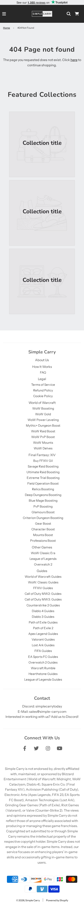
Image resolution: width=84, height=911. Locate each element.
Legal (42, 379)
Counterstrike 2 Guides (43, 605)
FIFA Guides (43, 651)
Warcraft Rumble (43, 668)
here (74, 60)
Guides (42, 571)
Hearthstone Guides (43, 674)
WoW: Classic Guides (43, 582)
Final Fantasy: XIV (42, 455)
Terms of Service (43, 385)
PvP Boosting (43, 506)
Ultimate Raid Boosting (43, 472)
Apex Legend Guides (43, 634)
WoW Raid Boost (43, 431)
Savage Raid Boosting (43, 466)
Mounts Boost (43, 535)
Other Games (42, 547)
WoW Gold (43, 414)
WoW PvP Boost (43, 437)
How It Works (42, 367)
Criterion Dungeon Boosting (43, 518)
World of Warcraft (42, 403)
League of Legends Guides (43, 679)
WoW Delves (43, 448)
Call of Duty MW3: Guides (43, 599)
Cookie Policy (43, 396)
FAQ (43, 372)
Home (6, 27)
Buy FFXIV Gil (43, 461)
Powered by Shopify (57, 900)
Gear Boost (43, 523)
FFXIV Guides (43, 588)
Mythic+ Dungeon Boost (43, 425)
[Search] (69, 14)
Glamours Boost (43, 512)
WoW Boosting (43, 408)
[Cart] (77, 14)
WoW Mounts (43, 443)
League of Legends (43, 559)
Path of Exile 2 (43, 628)
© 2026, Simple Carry (28, 900)
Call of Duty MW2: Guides (43, 594)
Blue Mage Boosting (43, 500)
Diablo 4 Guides (43, 611)
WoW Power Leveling (43, 420)
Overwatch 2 (43, 564)
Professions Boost (43, 541)
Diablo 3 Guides (43, 617)
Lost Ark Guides (43, 645)
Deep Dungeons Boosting (43, 495)
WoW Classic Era (43, 553)
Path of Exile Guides (43, 622)
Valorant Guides (43, 639)
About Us (42, 360)
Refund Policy (43, 390)
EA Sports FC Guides (43, 657)
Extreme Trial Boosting (43, 478)
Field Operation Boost (43, 483)
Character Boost (43, 529)
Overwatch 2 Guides (43, 662)
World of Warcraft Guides (43, 577)
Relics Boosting (43, 489)
